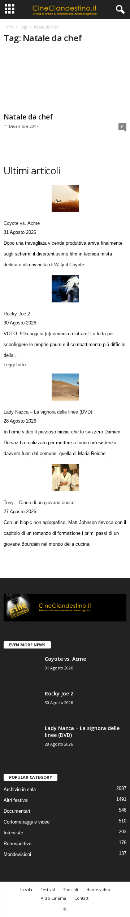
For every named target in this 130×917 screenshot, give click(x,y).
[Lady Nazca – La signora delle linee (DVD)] (65, 387)
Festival (47, 889)
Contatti (82, 898)
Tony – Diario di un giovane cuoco (39, 502)
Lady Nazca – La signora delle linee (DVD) (48, 412)
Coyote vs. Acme (22, 223)
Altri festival (16, 800)
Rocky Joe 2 (17, 313)
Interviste (13, 832)
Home (8, 27)
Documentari (17, 811)
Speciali (70, 889)
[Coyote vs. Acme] (65, 198)
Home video (98, 889)
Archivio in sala (20, 789)
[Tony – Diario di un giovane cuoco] (65, 477)
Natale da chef (28, 117)
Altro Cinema (53, 898)
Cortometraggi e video (26, 822)
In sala (26, 889)
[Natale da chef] (65, 80)
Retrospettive (17, 843)
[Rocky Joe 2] (65, 288)
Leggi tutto (16, 365)
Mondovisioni (17, 854)
